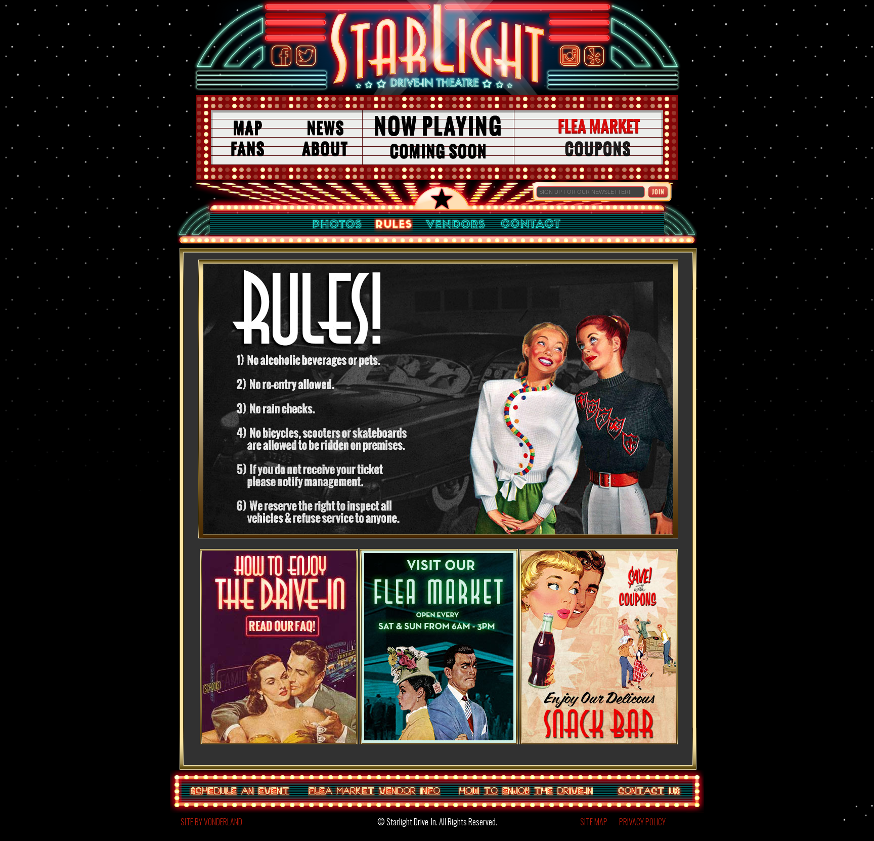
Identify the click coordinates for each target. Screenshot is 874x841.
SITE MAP (593, 822)
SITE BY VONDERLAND (211, 822)
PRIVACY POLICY (642, 822)
